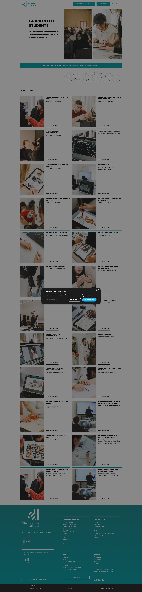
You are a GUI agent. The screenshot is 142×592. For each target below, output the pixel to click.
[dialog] (71, 296)
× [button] (98, 289)
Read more (93, 295)
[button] (51, 300)
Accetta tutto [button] (89, 299)
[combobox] (96, 290)
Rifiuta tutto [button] (74, 299)
